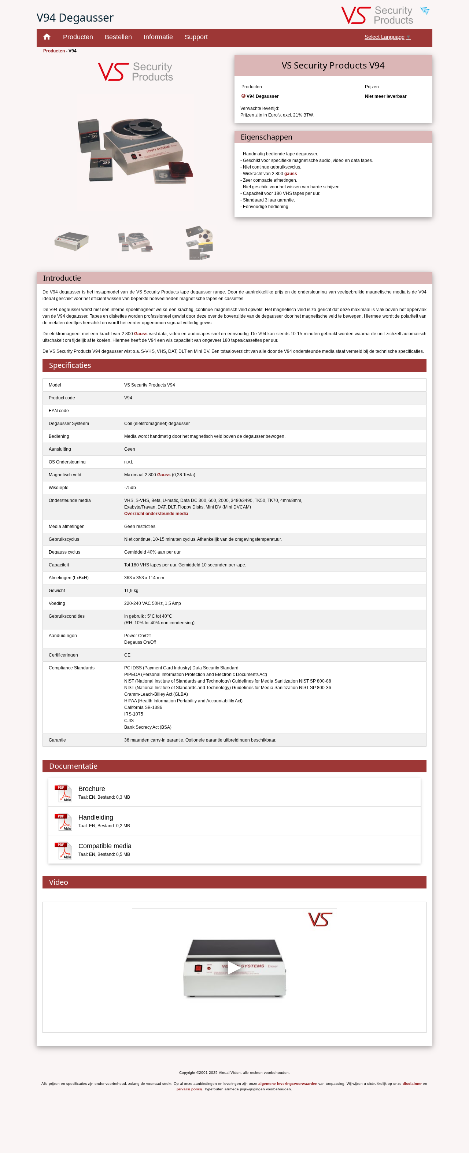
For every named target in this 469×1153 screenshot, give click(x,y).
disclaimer (412, 1084)
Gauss (141, 333)
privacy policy (189, 1089)
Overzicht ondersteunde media (156, 513)
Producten (78, 37)
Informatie (158, 37)
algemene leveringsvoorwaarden (287, 1084)
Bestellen (118, 37)
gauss (290, 173)
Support (196, 37)
